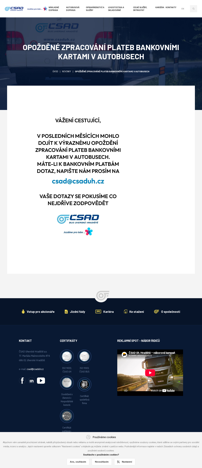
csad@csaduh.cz (35, 369)
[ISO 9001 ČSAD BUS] (84, 356)
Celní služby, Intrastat (140, 8)
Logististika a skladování (116, 8)
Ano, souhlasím (78, 461)
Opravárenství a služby (95, 8)
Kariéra (159, 7)
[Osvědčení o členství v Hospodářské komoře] (67, 382)
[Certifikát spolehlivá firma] (84, 384)
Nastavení (127, 461)
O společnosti (170, 311)
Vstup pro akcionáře (41, 311)
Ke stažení (136, 311)
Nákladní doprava (54, 8)
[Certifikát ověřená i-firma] (67, 415)
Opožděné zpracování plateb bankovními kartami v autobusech (112, 71)
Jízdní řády (77, 311)
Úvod (55, 71)
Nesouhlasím (102, 461)
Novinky (66, 71)
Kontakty (171, 7)
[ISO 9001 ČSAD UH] (67, 356)
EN (182, 8)
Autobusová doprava (72, 8)
